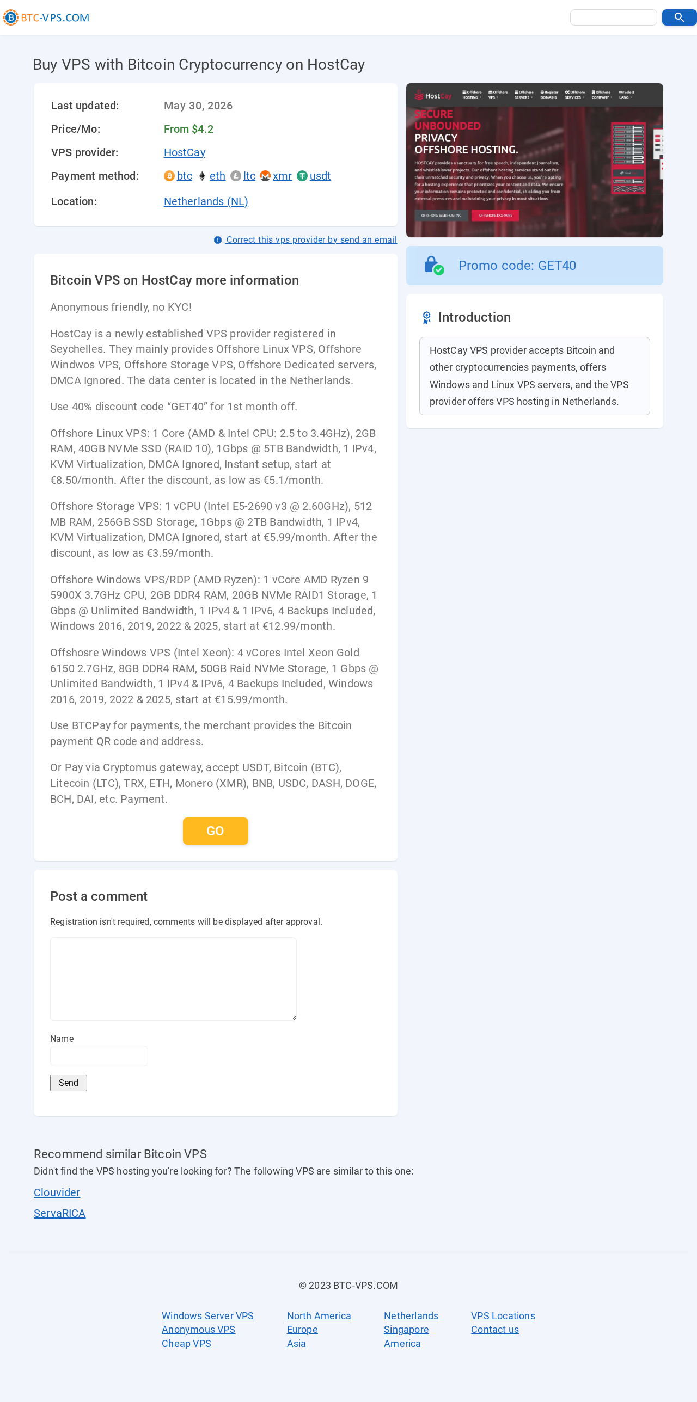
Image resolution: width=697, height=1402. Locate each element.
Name (62, 1039)
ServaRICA (60, 1213)
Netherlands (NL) (206, 201)
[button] (679, 17)
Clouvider (57, 1192)
